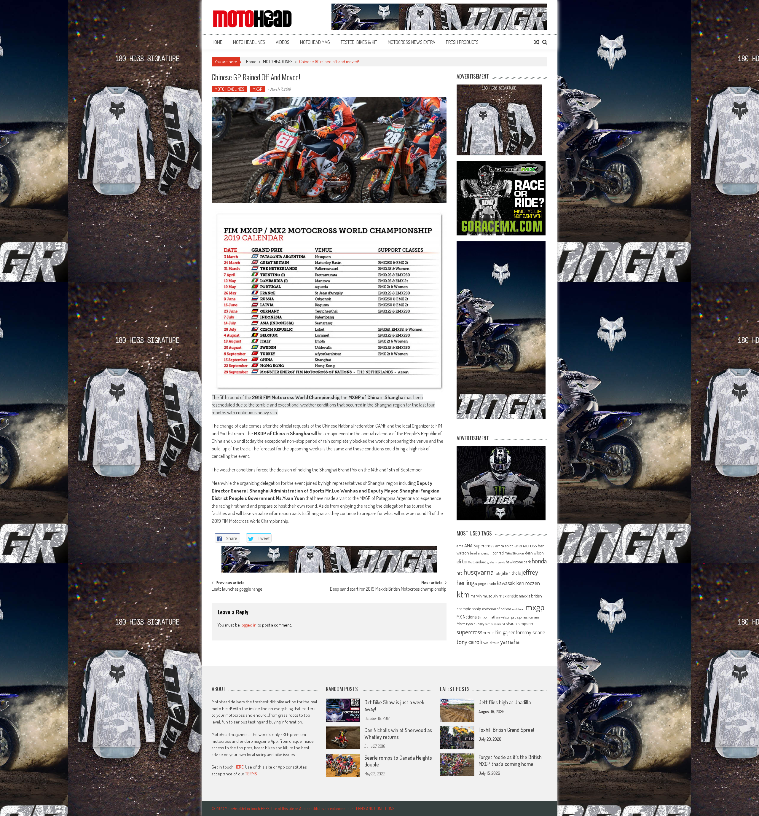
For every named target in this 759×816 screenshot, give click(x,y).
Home (217, 42)
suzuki (489, 632)
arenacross (525, 545)
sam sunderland (495, 624)
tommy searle (530, 632)
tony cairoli (469, 642)
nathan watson (499, 617)
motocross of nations (496, 608)
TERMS (251, 774)
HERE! (239, 767)
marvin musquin (484, 595)
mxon (484, 617)
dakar (520, 553)
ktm (463, 594)
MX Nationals (468, 617)
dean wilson (534, 552)
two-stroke (491, 642)
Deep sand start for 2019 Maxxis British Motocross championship (388, 589)
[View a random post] (536, 42)
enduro (481, 562)
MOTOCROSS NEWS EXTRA (411, 42)
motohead (518, 609)
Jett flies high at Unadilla (505, 702)
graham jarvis (496, 562)
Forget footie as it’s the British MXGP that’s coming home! (510, 760)
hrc (460, 573)
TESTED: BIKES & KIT (359, 42)
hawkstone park (518, 561)
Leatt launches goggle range (237, 589)
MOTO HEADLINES (249, 42)
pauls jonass (519, 617)
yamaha (509, 641)
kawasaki (506, 582)
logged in (248, 625)
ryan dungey (475, 623)
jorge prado (487, 583)
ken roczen (528, 582)
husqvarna (478, 571)
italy (497, 573)
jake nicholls (511, 573)
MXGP (257, 89)
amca (499, 545)
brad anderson (481, 553)
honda (539, 561)
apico (509, 545)
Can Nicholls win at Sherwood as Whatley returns (398, 733)
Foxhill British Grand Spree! (506, 729)
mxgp (534, 606)
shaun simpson (519, 623)
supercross (469, 632)
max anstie (508, 596)
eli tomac (466, 561)
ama (460, 545)
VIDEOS (282, 42)
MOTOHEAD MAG (315, 42)
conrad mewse (504, 552)
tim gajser (505, 632)
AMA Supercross (479, 545)
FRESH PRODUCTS (462, 42)
